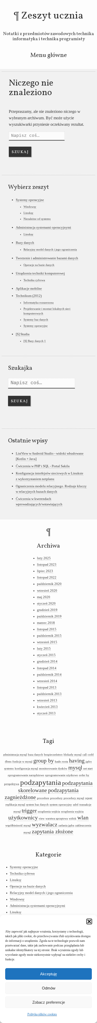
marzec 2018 (46, 623)
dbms (8, 761)
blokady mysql (72, 754)
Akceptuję (48, 974)
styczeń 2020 (46, 603)
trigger (29, 811)
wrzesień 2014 (47, 681)
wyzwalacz (44, 824)
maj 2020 (43, 597)
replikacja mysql (15, 804)
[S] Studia (22, 334)
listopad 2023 (46, 564)
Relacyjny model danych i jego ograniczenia (50, 249)
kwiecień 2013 (47, 707)
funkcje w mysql (22, 761)
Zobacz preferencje (48, 1002)
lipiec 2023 (45, 571)
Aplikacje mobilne (29, 288)
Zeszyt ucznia (52, 16)
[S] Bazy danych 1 (35, 340)
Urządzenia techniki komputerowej (40, 273)
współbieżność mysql (18, 825)
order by (84, 775)
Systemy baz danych (36, 319)
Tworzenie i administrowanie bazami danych (47, 258)
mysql (75, 768)
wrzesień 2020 (47, 590)
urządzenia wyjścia (72, 811)
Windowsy (30, 206)
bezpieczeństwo (53, 754)
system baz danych (37, 804)
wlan (82, 818)
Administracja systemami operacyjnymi (43, 227)
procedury (56, 798)
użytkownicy (23, 818)
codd (91, 754)
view (41, 818)
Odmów (48, 988)
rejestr (88, 798)
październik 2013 (49, 694)
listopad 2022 (46, 577)
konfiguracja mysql (26, 768)
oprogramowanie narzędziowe (26, 775)
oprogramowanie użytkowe (61, 775)
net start (88, 768)
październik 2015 (49, 636)
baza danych (35, 754)
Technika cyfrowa (34, 280)
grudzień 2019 (47, 610)
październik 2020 (49, 584)
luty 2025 (44, 558)
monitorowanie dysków (53, 768)
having (77, 761)
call (85, 754)
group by (43, 761)
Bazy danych (25, 243)
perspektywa (11, 784)
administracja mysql (15, 754)
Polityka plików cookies (42, 1014)
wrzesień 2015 (47, 642)
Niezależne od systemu (37, 218)
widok (72, 818)
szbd (75, 804)
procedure (43, 798)
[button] (89, 921)
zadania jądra (66, 825)
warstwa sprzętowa (57, 818)
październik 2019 (49, 616)
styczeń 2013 (46, 713)
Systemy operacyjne (30, 200)
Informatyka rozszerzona (39, 302)
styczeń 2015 (46, 655)
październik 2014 (49, 674)
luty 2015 (44, 648)
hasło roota (61, 761)
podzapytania (40, 782)
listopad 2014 (46, 668)
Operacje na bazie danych (39, 264)
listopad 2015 (46, 629)
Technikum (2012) (29, 296)
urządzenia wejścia (49, 811)
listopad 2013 (46, 687)
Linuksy (28, 212)
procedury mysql (74, 798)
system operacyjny (61, 804)
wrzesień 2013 (47, 700)
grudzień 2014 (47, 661)
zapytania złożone (52, 831)
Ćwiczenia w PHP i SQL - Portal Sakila (43, 466)
